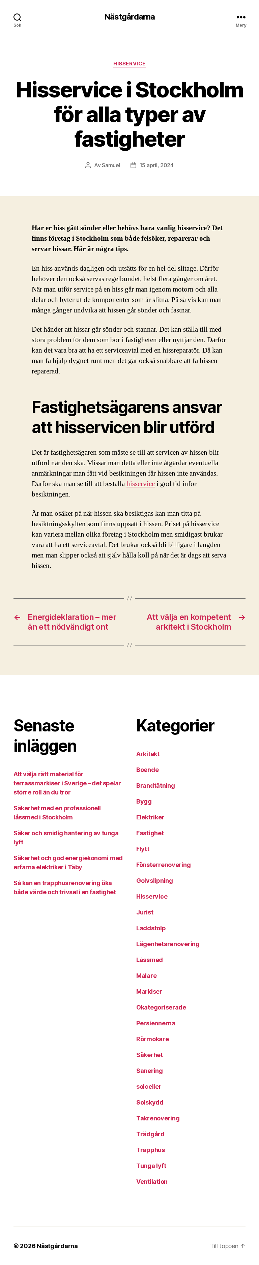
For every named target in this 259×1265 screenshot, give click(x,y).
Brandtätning (155, 785)
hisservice (140, 483)
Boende (147, 769)
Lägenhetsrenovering (168, 943)
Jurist (144, 912)
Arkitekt (148, 753)
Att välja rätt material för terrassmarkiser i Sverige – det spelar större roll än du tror (67, 783)
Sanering (149, 1070)
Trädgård (150, 1134)
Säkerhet (149, 1054)
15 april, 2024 (157, 165)
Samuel (111, 165)
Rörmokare (152, 1039)
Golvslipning (154, 880)
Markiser (149, 991)
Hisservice (129, 64)
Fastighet (150, 833)
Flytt (142, 848)
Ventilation (152, 1181)
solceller (149, 1086)
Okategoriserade (161, 1007)
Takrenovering (158, 1118)
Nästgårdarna (129, 17)
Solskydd (150, 1102)
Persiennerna (155, 1023)
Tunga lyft (151, 1165)
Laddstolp (151, 928)
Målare (146, 975)
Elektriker (150, 817)
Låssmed (149, 959)
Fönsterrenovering (163, 864)
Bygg (144, 801)
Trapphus (150, 1149)
